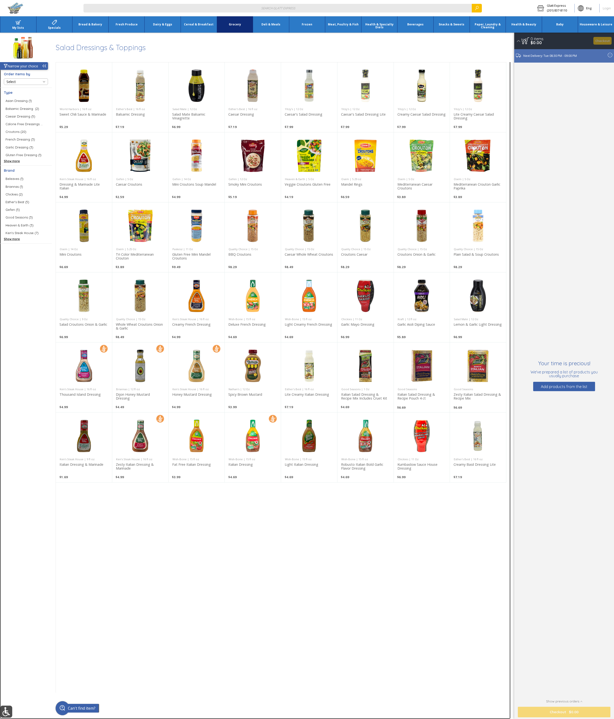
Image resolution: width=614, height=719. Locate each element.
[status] (537, 39)
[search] (477, 8)
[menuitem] (18, 24)
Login (607, 8)
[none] (84, 97)
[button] (554, 8)
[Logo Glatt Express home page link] (15, 8)
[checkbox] (26, 100)
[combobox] (282, 8)
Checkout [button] (602, 41)
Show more (12, 161)
